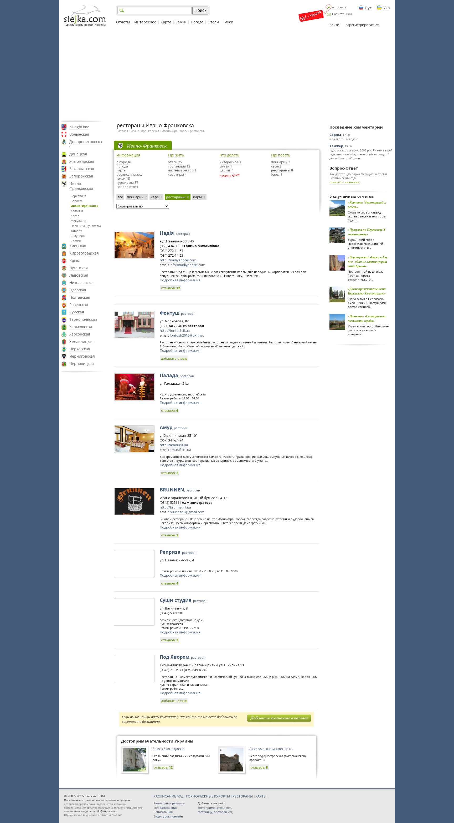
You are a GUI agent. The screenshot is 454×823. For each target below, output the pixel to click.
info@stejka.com (106, 811)
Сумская (76, 311)
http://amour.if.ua (174, 445)
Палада (177, 375)
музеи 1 (225, 166)
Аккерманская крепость (270, 748)
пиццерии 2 (280, 162)
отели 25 (175, 162)
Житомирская (81, 161)
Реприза (178, 552)
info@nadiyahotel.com (187, 264)
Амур (174, 427)
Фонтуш (177, 313)
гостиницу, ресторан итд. (215, 812)
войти (334, 24)
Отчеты (123, 21)
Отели (213, 21)
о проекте (339, 7)
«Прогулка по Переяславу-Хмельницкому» (366, 231)
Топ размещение (165, 808)
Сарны (335, 134)
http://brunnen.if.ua (175, 507)
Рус (368, 7)
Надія (175, 233)
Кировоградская (84, 253)
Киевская (77, 245)
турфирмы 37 (127, 182)
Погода (197, 21)
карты (121, 170)
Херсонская (79, 334)
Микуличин (79, 221)
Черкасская (79, 348)
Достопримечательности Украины (157, 741)
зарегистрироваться (362, 24)
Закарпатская (81, 168)
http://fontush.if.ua (175, 330)
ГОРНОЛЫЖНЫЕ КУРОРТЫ (208, 796)
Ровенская (78, 304)
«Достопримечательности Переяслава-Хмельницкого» (367, 291)
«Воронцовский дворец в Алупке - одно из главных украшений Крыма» (367, 261)
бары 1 (276, 174)
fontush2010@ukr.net (187, 335)
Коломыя (77, 211)
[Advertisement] (227, 74)
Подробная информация (180, 280)
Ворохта (76, 201)
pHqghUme (79, 126)
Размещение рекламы (168, 803)
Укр (386, 7)
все (120, 197)
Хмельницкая (81, 341)
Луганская (78, 267)
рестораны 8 (282, 170)
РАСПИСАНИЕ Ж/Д (168, 796)
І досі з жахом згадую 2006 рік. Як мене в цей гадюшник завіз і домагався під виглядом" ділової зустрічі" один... (361, 154)
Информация (128, 155)
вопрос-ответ (127, 186)
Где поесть (280, 155)
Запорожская (81, 176)
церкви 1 (226, 170)
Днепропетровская (85, 144)
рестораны (197, 131)
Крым (74, 260)
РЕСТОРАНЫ (243, 796)
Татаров (76, 231)
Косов (75, 216)
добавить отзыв (174, 358)
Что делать (229, 155)
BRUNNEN (180, 489)
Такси (228, 21)
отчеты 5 (226, 175)
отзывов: (170, 288)
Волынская (79, 134)
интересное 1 (230, 162)
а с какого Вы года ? (343, 139)
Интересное (145, 21)
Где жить (176, 155)
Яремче (76, 241)
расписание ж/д (129, 174)
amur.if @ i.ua (180, 449)
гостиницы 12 (179, 166)
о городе (123, 162)
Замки (181, 21)
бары (199, 197)
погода (122, 166)
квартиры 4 (177, 174)
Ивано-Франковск (84, 206)
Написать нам (342, 14)
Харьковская (80, 326)
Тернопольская (83, 319)
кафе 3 (276, 166)
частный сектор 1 (182, 170)
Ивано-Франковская (81, 186)
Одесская (77, 289)
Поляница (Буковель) (86, 226)
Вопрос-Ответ (343, 168)
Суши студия (184, 600)
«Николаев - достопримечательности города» (366, 318)
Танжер (336, 146)
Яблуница (78, 236)
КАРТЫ (260, 796)
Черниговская (82, 356)
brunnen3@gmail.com (187, 512)
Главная (122, 131)
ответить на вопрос (344, 182)
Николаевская (82, 282)
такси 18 (123, 178)
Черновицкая (81, 363)
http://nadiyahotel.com (178, 260)
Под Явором (182, 657)
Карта (166, 21)
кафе (156, 197)
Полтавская (79, 297)
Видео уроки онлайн (168, 816)
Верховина (78, 196)
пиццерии (137, 197)
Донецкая (78, 153)
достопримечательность (215, 808)
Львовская (78, 275)
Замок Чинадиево (168, 748)
